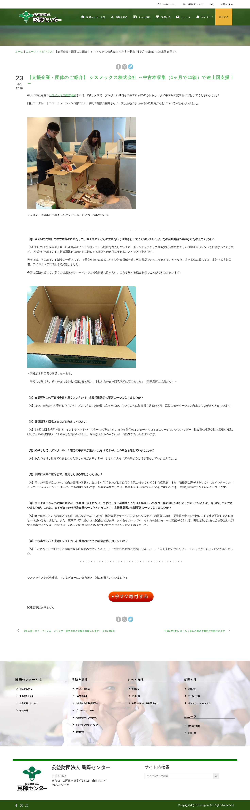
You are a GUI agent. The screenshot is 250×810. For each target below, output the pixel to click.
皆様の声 (136, 696)
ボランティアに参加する (199, 703)
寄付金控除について (167, 4)
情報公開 (24, 710)
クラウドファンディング (87, 725)
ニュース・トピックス (39, 51)
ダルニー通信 (194, 726)
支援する (166, 17)
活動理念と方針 (27, 696)
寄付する (192, 689)
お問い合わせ (227, 4)
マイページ (207, 17)
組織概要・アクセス (29, 703)
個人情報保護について (193, 4)
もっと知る (144, 17)
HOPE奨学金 (82, 696)
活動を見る (122, 17)
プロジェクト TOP (85, 710)
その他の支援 (194, 696)
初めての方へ (26, 689)
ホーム (19, 51)
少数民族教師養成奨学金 (87, 703)
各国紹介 (136, 689)
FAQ (212, 4)
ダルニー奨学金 (83, 689)
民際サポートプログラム (87, 717)
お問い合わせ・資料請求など (145, 703)
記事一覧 (192, 733)
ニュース (186, 17)
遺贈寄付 (80, 732)
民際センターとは (95, 17)
